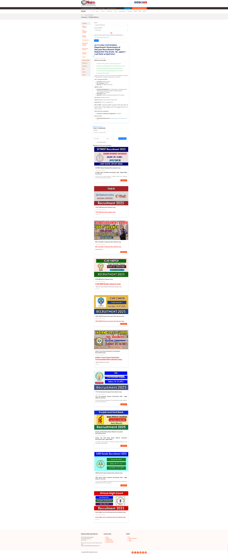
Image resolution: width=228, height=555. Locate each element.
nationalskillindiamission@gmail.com (89, 8)
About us (108, 538)
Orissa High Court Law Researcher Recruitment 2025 (110, 512)
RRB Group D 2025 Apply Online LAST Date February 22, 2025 (111, 66)
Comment (95, 130)
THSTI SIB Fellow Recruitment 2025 (105, 207)
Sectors (102, 11)
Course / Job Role (98, 27)
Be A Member (122, 11)
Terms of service (109, 540)
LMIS (115, 11)
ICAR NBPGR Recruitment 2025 (104, 279)
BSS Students (127, 8)
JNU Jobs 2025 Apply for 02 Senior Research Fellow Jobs (109, 68)
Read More (124, 180)
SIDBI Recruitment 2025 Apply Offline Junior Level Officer (110, 70)
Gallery (135, 11)
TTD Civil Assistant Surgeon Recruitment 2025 (108, 392)
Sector (96, 22)
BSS (129, 537)
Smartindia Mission (133, 538)
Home (92, 11)
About (97, 11)
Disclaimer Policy (109, 542)
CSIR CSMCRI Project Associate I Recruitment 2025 (109, 316)
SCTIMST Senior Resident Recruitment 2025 (107, 168)
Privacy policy (109, 539)
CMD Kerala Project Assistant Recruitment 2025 (108, 473)
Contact (144, 11)
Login (140, 11)
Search (96, 40)
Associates (109, 11)
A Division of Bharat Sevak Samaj (139, 8)
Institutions (130, 11)
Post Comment (122, 138)
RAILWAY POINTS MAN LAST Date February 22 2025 (109, 63)
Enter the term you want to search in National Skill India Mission (109, 35)
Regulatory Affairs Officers (103, 73)
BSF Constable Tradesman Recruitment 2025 (108, 242)
